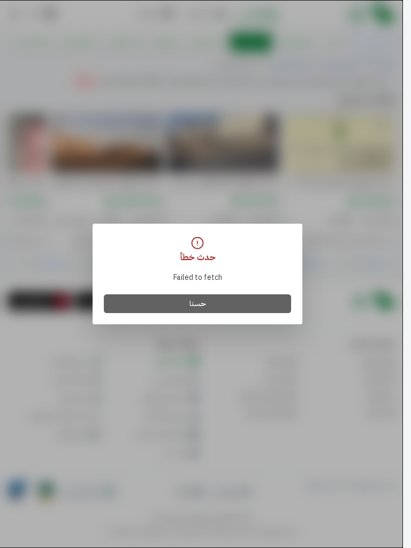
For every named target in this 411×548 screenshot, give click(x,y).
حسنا (197, 303)
